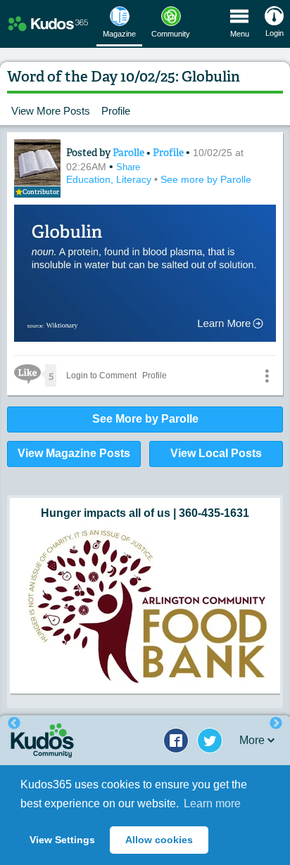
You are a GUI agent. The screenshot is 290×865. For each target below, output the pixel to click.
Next (276, 724)
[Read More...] (145, 606)
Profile (115, 111)
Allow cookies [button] (159, 839)
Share (128, 167)
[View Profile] (37, 162)
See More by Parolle (145, 419)
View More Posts (50, 111)
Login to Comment (101, 375)
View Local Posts (216, 453)
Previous (14, 724)
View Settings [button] (62, 839)
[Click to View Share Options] (266, 375)
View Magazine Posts (74, 453)
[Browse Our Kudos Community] (48, 24)
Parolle (129, 152)
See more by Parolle (205, 179)
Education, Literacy (110, 179)
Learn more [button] (212, 803)
